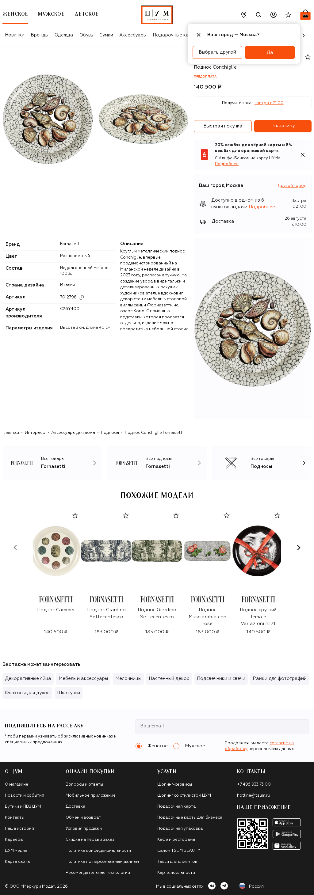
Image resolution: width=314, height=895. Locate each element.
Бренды (39, 35)
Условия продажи (84, 829)
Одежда (64, 35)
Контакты (14, 818)
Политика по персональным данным (102, 862)
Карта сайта (17, 862)
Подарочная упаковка (180, 829)
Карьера (14, 840)
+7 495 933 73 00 (254, 785)
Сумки (106, 35)
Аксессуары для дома (73, 433)
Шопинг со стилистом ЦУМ (184, 796)
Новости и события (24, 796)
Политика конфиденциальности (98, 851)
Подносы (110, 433)
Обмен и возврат (83, 818)
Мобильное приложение (91, 796)
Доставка (75, 807)
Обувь (86, 35)
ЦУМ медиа (16, 851)
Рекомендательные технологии (98, 873)
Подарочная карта (176, 807)
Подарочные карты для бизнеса (189, 818)
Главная (10, 433)
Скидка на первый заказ (90, 840)
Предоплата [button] (205, 76)
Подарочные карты (175, 35)
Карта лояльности (176, 873)
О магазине (16, 785)
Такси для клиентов (177, 862)
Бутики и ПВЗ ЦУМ (23, 807)
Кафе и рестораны (176, 840)
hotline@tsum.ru (253, 796)
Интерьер (35, 433)
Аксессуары (133, 35)
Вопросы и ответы (84, 785)
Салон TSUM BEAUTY (178, 851)
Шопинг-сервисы (174, 785)
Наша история (19, 829)
